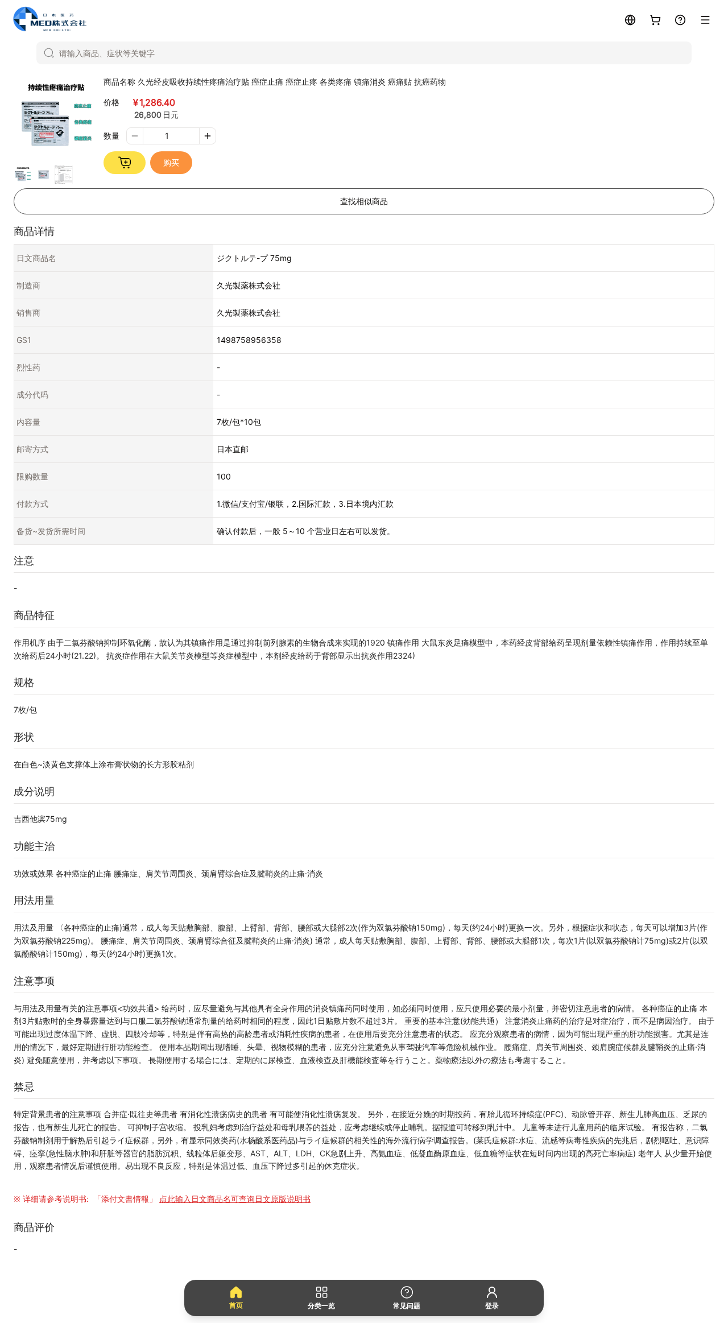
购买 (171, 162)
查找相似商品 (364, 201)
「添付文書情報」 (201, 1199)
